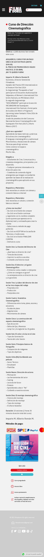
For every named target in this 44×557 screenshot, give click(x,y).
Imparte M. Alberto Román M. (20, 418)
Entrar (34, 5)
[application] (22, 41)
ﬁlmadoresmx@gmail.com (24, 523)
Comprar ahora (22, 470)
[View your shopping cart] (41, 6)
